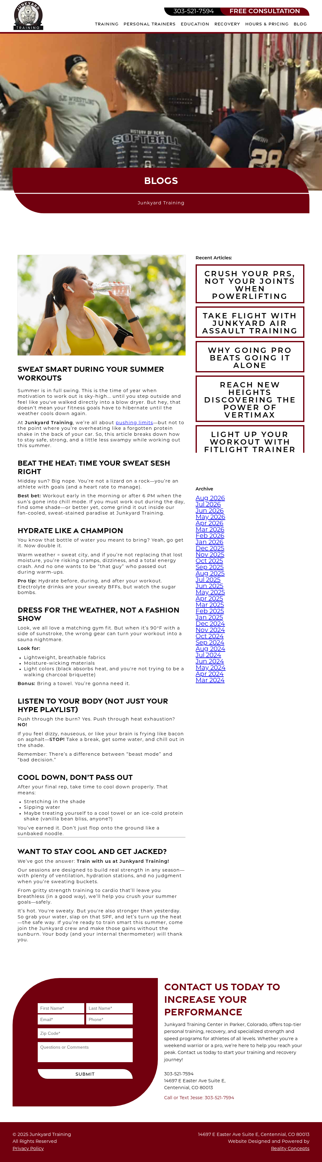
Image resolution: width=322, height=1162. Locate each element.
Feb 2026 (210, 536)
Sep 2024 (210, 643)
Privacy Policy (28, 1149)
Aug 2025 (210, 574)
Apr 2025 (209, 599)
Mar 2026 (210, 530)
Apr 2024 (210, 674)
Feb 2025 (210, 611)
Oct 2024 (210, 637)
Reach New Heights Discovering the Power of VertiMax (250, 400)
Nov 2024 (210, 630)
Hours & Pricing (267, 23)
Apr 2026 (209, 524)
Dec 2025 (210, 549)
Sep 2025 (210, 568)
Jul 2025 (208, 580)
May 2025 (210, 593)
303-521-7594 (194, 11)
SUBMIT (85, 1074)
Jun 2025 (209, 586)
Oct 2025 (209, 561)
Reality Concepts (290, 1149)
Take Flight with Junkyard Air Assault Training (250, 324)
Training (107, 23)
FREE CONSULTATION (265, 11)
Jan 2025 (209, 618)
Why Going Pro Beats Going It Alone (250, 358)
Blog (300, 23)
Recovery (227, 23)
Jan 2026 (209, 542)
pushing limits (134, 423)
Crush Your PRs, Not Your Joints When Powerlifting (250, 286)
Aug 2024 (210, 649)
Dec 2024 (210, 624)
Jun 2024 (210, 662)
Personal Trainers (150, 23)
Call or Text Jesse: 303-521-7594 (199, 1098)
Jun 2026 (210, 511)
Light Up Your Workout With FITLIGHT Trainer (250, 442)
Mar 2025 (210, 605)
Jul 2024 (208, 655)
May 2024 (210, 668)
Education (195, 23)
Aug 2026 (210, 498)
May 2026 (210, 517)
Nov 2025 (210, 555)
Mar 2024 (210, 681)
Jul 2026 (208, 505)
